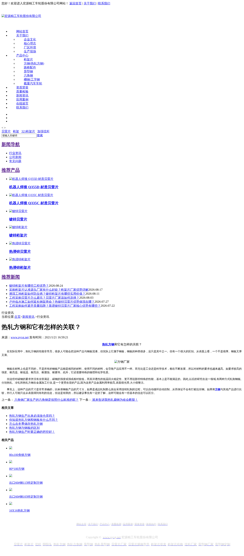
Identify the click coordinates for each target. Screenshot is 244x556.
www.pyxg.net (20, 337)
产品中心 (22, 55)
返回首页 (75, 3)
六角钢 (28, 75)
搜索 (40, 135)
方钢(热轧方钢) (34, 63)
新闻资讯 (22, 95)
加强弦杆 (43, 131)
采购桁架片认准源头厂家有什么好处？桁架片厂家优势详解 (48, 289)
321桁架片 (28, 131)
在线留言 (22, 103)
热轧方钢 (108, 344)
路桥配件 (30, 67)
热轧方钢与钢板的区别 (24, 427)
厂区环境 (30, 47)
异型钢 (28, 71)
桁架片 (28, 59)
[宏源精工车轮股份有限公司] (21, 16)
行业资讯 (15, 153)
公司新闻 (15, 157)
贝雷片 (6, 131)
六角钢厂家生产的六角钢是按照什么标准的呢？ (46, 399)
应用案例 (22, 99)
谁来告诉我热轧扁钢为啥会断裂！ (115, 399)
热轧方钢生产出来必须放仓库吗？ (32, 415)
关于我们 (90, 3)
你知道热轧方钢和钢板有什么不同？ (33, 419)
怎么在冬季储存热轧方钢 (26, 423)
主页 (17, 316)
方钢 (217, 389)
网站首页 (22, 31)
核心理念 (30, 43)
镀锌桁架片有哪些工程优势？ (29, 285)
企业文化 (30, 39)
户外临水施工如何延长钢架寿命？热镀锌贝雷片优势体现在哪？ (52, 301)
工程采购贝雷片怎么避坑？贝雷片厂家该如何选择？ (44, 297)
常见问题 (15, 161)
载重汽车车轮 (33, 83)
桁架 (16, 131)
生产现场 (30, 51)
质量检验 (22, 91)
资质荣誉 (22, 87)
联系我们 (104, 3)
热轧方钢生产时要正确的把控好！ (32, 431)
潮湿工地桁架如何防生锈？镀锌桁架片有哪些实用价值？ (47, 293)
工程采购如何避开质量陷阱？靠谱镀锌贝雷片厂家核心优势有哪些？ (55, 305)
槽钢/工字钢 (32, 79)
